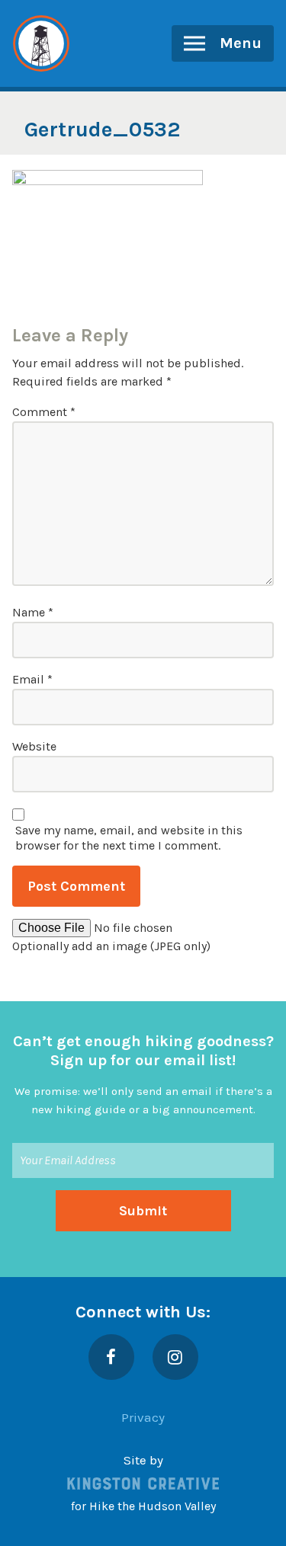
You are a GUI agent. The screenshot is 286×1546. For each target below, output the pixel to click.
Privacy (143, 1417)
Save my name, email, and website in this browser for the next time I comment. (129, 838)
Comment (44, 412)
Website (34, 746)
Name (32, 612)
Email (32, 679)
